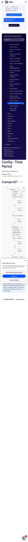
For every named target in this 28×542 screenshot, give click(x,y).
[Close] (25, 260)
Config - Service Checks (16, 91)
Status (9, 113)
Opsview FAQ (7, 153)
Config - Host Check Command (15, 55)
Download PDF (13, 25)
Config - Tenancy (14, 100)
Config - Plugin (14, 105)
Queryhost (10, 133)
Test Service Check (13, 138)
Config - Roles (13, 88)
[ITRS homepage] (14, 2)
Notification (11, 141)
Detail (9, 136)
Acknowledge (11, 121)
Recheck (10, 123)
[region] (14, 271)
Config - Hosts (13, 47)
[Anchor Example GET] (21, 182)
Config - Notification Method (15, 85)
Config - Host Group (15, 58)
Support (8, 144)
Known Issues (7, 156)
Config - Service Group (16, 93)
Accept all (14, 276)
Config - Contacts (14, 44)
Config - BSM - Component (13, 109)
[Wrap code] (24, 191)
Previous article (9, 299)
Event (9, 128)
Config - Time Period (11, 10)
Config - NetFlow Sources (14, 80)
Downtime (10, 116)
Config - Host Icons (15, 61)
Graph (9, 126)
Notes (9, 131)
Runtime (10, 118)
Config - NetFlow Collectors (14, 76)
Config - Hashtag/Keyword (14, 67)
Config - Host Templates (16, 63)
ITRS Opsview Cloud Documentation (9, 20)
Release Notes (8, 151)
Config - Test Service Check (15, 50)
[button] (24, 538)
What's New (7, 149)
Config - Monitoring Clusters (15, 71)
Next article (20, 299)
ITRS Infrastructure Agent (11, 147)
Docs (7, 7)
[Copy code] (24, 188)
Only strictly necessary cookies (14, 272)
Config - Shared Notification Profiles (15, 97)
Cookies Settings (14, 280)
